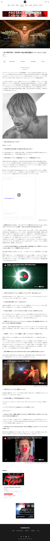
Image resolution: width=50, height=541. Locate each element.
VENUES (17, 5)
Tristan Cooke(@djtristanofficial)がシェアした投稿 (13, 217)
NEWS (9, 5)
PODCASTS (35, 5)
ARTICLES (22, 5)
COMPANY (33, 530)
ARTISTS (40, 5)
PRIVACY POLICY (20, 530)
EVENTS (12, 5)
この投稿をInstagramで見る (8, 198)
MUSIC (26, 5)
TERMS (13, 530)
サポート (38, 530)
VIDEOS (30, 5)
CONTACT (27, 530)
